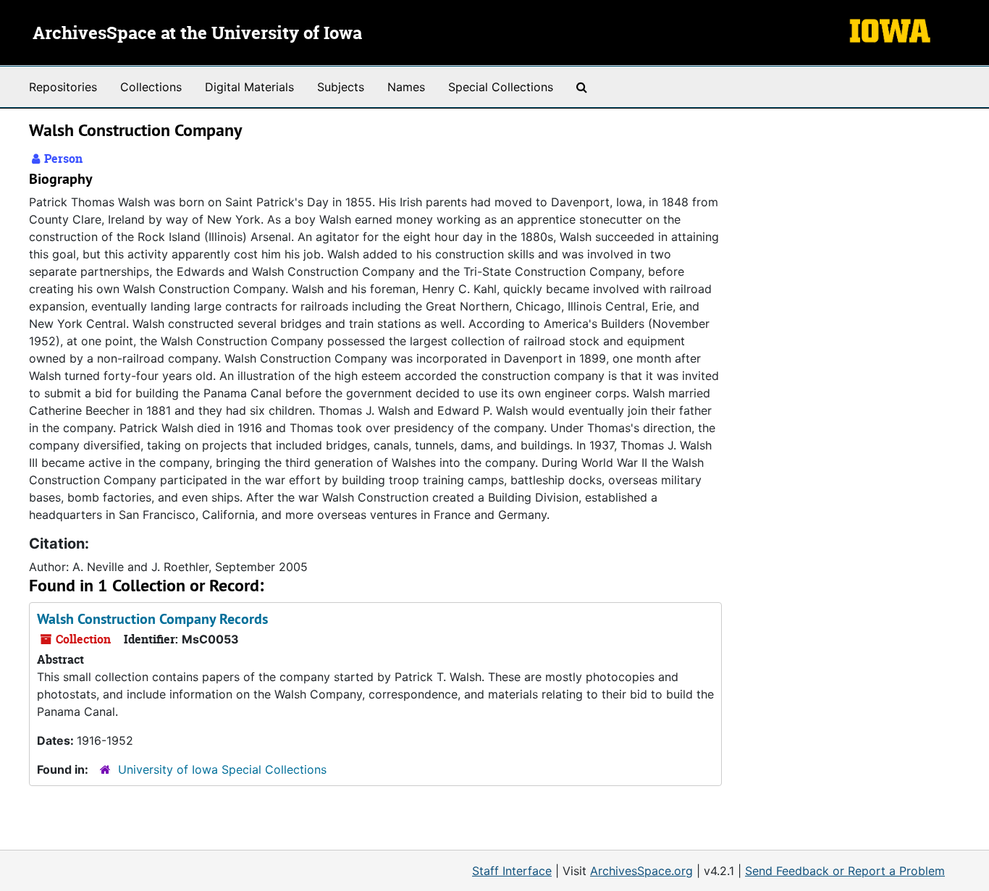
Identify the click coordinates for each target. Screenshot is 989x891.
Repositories (63, 87)
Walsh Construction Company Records (152, 618)
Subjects (340, 87)
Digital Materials (249, 87)
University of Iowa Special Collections (222, 769)
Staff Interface (512, 870)
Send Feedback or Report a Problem (845, 870)
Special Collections (500, 87)
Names (406, 87)
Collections (151, 87)
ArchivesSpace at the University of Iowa (197, 34)
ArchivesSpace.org (641, 870)
